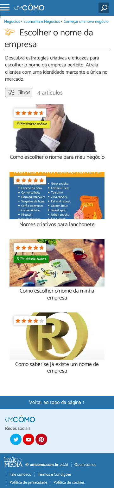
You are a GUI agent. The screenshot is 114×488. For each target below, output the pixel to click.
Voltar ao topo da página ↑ (57, 402)
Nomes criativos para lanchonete (57, 224)
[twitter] (16, 439)
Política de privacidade (28, 482)
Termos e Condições (54, 474)
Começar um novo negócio (86, 21)
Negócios (12, 21)
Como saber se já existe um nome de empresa (57, 367)
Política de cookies (69, 482)
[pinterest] (41, 439)
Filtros (23, 92)
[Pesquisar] (105, 8)
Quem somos (85, 464)
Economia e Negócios (41, 21)
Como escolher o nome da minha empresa (57, 294)
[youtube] (28, 439)
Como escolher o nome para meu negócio (57, 157)
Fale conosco (20, 474)
